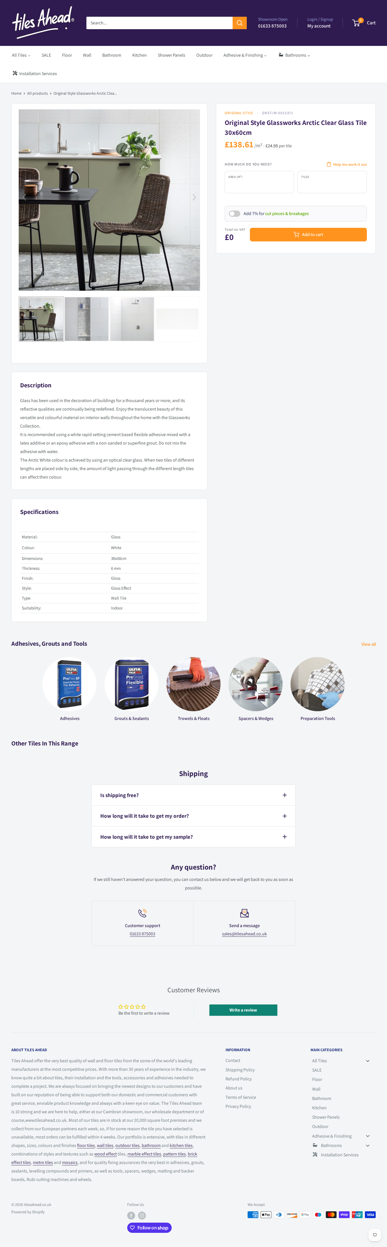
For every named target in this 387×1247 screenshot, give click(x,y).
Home (16, 93)
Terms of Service (241, 1097)
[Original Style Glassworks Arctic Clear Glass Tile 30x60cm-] (41, 319)
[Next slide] (194, 197)
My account (319, 26)
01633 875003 (142, 934)
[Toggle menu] (367, 1061)
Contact (233, 1060)
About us (234, 1088)
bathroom (151, 1145)
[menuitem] (21, 55)
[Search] (240, 23)
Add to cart (312, 234)
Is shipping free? (119, 795)
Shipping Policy (240, 1070)
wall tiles (105, 1145)
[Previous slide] (24, 197)
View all (369, 644)
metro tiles (43, 1162)
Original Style (239, 113)
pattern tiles (174, 1154)
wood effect (105, 1154)
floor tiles (86, 1145)
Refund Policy (239, 1079)
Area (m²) (235, 177)
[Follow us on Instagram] (142, 1215)
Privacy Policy (238, 1106)
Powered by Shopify (27, 1211)
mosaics (70, 1162)
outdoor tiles (127, 1145)
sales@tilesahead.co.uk (244, 934)
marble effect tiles (144, 1154)
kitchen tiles (181, 1145)
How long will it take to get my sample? (146, 836)
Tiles (305, 177)
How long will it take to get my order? (144, 815)
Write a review (243, 1010)
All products (37, 93)
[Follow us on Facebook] (131, 1215)
